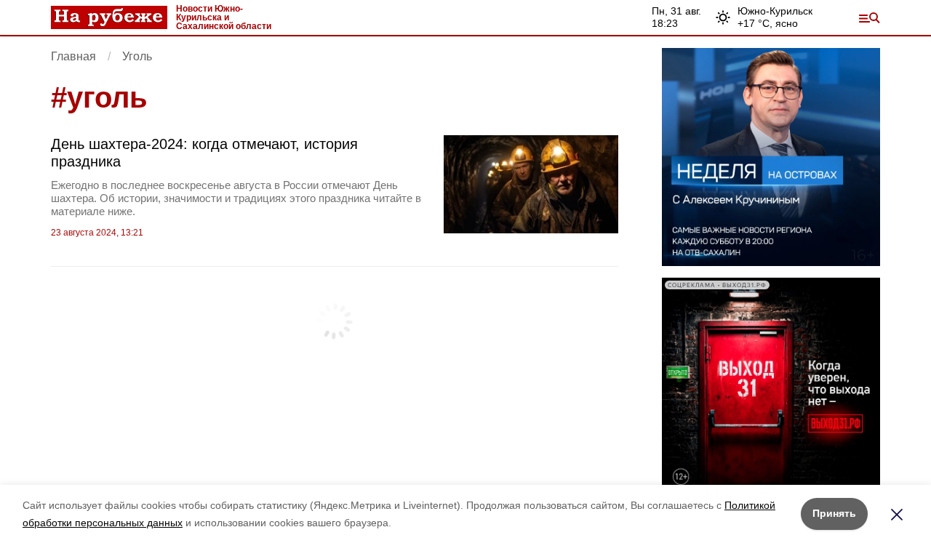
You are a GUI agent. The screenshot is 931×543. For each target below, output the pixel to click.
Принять (834, 513)
